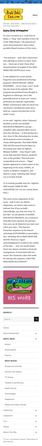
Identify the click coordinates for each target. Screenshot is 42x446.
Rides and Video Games (15, 405)
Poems (8, 355)
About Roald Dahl (11, 333)
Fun (5, 421)
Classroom (8, 416)
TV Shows (9, 377)
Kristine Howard (20, 439)
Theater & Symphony (14, 383)
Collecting (7, 410)
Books (7, 344)
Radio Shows (10, 388)
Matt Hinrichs (8, 442)
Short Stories (11, 361)
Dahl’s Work (9, 339)
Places (6, 427)
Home (6, 328)
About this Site (10, 432)
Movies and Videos (13, 372)
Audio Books (10, 350)
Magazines (9, 399)
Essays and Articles (13, 366)
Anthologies (10, 394)
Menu (35, 15)
